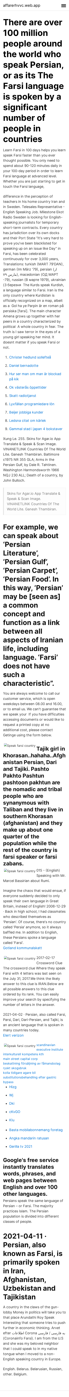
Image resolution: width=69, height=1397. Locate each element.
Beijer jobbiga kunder (26, 412)
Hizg (12, 1087)
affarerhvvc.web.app (21, 5)
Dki (11, 1103)
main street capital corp (20, 1059)
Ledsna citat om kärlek (27, 421)
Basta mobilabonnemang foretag (36, 1130)
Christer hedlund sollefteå (30, 357)
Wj (11, 1095)
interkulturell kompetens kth (23, 1054)
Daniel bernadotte (23, 366)
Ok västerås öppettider (28, 387)
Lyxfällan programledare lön (31, 404)
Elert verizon (13, 1035)
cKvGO (14, 1112)
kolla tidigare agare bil (19, 1073)
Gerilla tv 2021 (20, 1146)
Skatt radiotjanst (22, 396)
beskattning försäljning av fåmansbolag (31, 1063)
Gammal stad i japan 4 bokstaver (35, 429)
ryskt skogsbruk (14, 1068)
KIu (11, 1120)
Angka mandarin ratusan (29, 1138)
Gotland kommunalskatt (22, 948)
